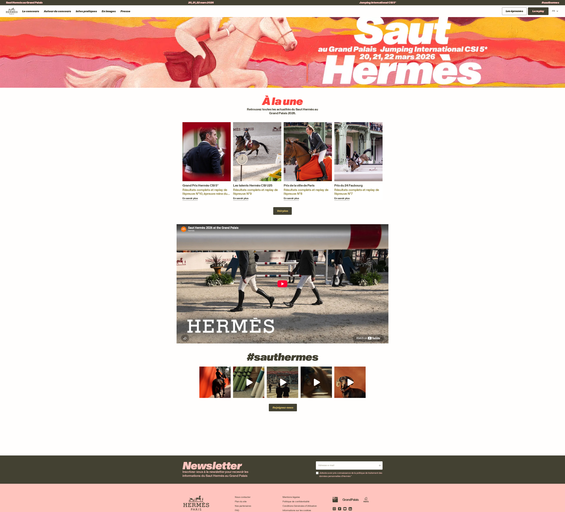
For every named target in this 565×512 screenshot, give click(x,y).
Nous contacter (243, 497)
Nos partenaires (243, 505)
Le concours (30, 11)
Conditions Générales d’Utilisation (299, 505)
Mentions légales (291, 497)
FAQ (237, 510)
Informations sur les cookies (296, 510)
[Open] (215, 382)
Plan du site (241, 501)
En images (109, 11)
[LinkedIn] (350, 509)
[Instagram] (334, 509)
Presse (125, 11)
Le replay (538, 11)
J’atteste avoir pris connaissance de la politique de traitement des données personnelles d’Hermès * (350, 475)
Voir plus (282, 211)
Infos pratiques (86, 11)
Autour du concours (57, 11)
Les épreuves (514, 11)
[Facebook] (339, 509)
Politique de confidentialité (295, 501)
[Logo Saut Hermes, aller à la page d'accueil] (12, 11)
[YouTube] (345, 509)
